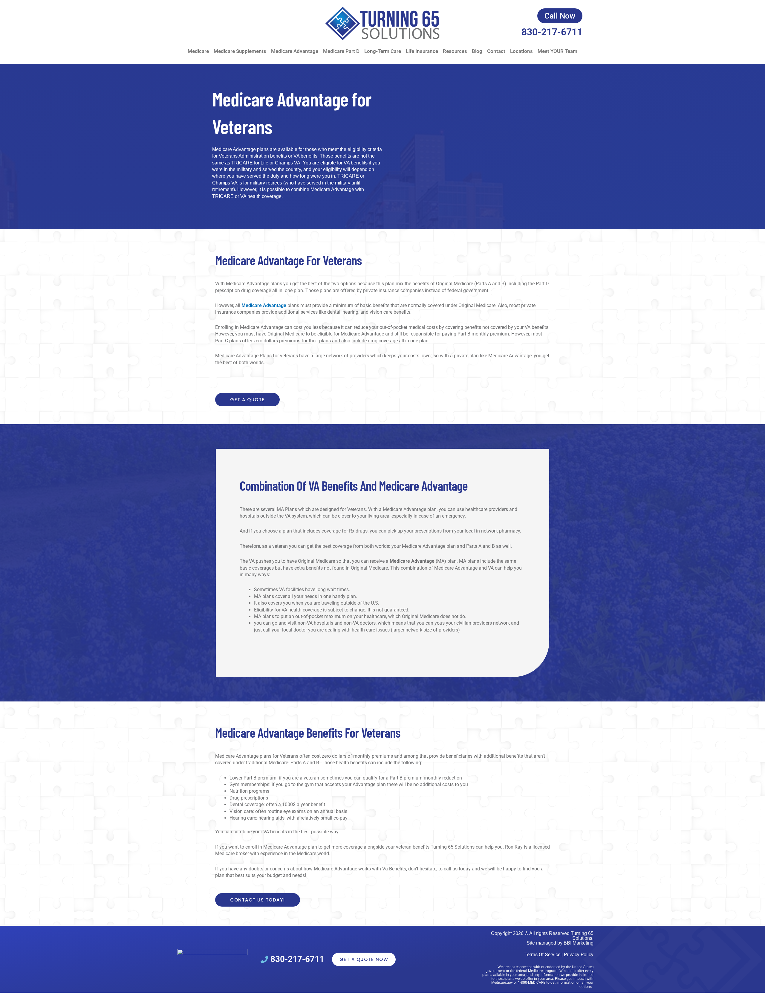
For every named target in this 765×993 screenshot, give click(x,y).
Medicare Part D (341, 51)
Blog (477, 51)
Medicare (198, 51)
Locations (521, 51)
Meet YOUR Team (557, 51)
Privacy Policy (578, 954)
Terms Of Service (542, 954)
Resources (455, 51)
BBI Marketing (578, 942)
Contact (496, 51)
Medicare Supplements (240, 51)
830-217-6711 (551, 32)
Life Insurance (422, 51)
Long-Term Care (382, 51)
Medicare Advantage (294, 51)
